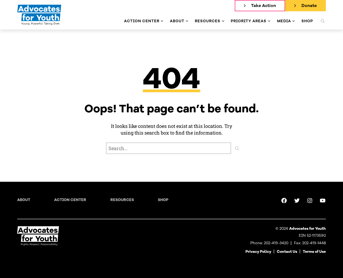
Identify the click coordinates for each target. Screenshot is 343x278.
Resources (122, 199)
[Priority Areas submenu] (269, 21)
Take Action (263, 6)
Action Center (70, 199)
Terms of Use (314, 251)
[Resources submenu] (223, 21)
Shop (163, 199)
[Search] (237, 148)
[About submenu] (186, 21)
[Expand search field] (322, 21)
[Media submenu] (293, 21)
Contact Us (287, 251)
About (23, 199)
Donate (309, 6)
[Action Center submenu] (162, 21)
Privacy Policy (258, 251)
